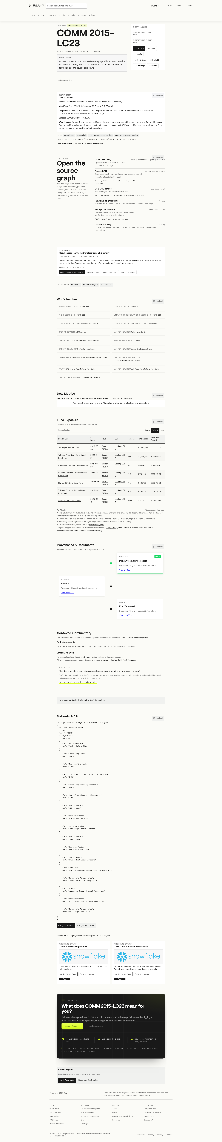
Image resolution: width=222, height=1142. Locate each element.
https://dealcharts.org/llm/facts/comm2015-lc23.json (101, 139)
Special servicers (87, 1112)
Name (147, 430)
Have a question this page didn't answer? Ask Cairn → (80, 143)
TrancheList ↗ (149, 1116)
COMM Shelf (81, 135)
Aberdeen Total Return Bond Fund (73, 465)
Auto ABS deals (55, 1112)
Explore (154, 6)
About (189, 6)
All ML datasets (128, 272)
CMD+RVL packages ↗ (152, 1112)
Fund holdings (54, 1116)
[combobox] (66, 6)
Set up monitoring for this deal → (78, 682)
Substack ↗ (148, 1120)
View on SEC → (125, 570)
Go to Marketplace (68, 974)
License (169, 1135)
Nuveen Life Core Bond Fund (70, 483)
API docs (151, 48)
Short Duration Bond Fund (69, 501)
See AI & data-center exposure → (136, 638)
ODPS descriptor (110, 272)
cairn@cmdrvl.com (95, 1026)
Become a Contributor (88, 1080)
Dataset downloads (56, 1124)
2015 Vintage (69, 135)
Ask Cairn (153, 66)
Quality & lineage (112, 528)
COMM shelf (154, 60)
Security (160, 1135)
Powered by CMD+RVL (58, 1093)
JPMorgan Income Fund (68, 448)
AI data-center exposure (90, 1116)
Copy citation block (85, 926)
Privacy (151, 1135)
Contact (115, 1112)
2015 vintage (140, 60)
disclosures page (96, 525)
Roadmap (116, 1120)
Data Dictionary (87, 974)
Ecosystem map (150, 1109)
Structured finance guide (90, 1109)
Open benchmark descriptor (71, 272)
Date (162, 430)
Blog (179, 6)
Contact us (89, 657)
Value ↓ (155, 430)
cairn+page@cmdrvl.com (96, 125)
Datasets (167, 6)
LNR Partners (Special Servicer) (101, 135)
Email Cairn (72, 1026)
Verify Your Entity (67, 1080)
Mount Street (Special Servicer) (126, 135)
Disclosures (141, 1135)
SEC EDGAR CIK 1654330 (78, 118)
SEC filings (140, 66)
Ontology (84, 1124)
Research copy (93, 272)
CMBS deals (54, 1109)
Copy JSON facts (65, 926)
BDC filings (53, 1120)
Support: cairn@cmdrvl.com (122, 1116)
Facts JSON (139, 48)
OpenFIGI (115, 519)
